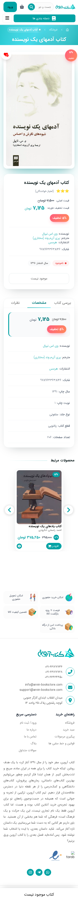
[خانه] (67, 29)
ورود (10, 7)
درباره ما (31, 729)
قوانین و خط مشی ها (62, 743)
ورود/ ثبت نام (28, 723)
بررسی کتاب (62, 303)
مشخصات (39, 303)
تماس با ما (30, 736)
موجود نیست (39, 278)
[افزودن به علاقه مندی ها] (6, 54)
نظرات (15, 303)
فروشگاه (53, 30)
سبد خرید (69, 729)
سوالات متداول (27, 750)
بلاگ (33, 743)
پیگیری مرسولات (65, 736)
